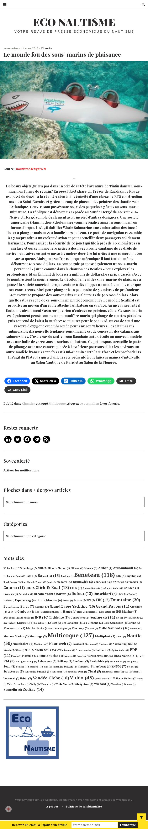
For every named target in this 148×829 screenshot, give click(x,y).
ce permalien (89, 403)
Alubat (105, 568)
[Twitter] (17, 439)
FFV (91, 600)
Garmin (42, 606)
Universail (11, 678)
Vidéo (82, 677)
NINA (19, 650)
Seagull (132, 661)
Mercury (80, 628)
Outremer (103, 650)
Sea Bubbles (118, 661)
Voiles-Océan (103, 678)
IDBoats (9, 617)
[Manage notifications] (8, 809)
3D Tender (10, 568)
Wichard (102, 684)
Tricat (119, 671)
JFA (119, 617)
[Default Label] (8, 439)
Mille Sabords (114, 628)
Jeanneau (102, 617)
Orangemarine (85, 650)
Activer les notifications (21, 470)
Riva (140, 656)
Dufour (82, 593)
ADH (42, 568)
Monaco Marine (16, 636)
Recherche (142, 4)
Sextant (70, 666)
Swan (82, 671)
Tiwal (94, 671)
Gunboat (25, 611)
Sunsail (44, 671)
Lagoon (25, 622)
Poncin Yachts (51, 656)
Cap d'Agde (115, 582)
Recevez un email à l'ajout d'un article (39, 825)
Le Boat (54, 622)
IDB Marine (126, 611)
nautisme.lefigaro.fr (31, 169)
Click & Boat (52, 587)
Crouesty (10, 594)
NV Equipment (66, 650)
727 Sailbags (27, 568)
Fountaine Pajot (18, 606)
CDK (30, 588)
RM (9, 661)
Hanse (70, 611)
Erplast (8, 600)
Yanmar (129, 684)
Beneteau (94, 574)
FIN (103, 599)
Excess (68, 600)
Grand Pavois (112, 606)
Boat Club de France (33, 582)
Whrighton (83, 684)
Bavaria (49, 575)
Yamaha (117, 684)
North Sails (45, 650)
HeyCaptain (107, 611)
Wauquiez (47, 684)
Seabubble (99, 661)
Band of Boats (16, 576)
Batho (31, 576)
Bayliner (67, 576)
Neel (132, 644)
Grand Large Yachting (72, 606)
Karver (137, 617)
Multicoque (57, 403)
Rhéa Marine (124, 656)
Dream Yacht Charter (52, 594)
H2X (39, 611)
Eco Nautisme (74, 22)
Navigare (105, 644)
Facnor (80, 600)
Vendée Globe (51, 678)
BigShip (133, 576)
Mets (93, 628)
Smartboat (101, 666)
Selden (57, 666)
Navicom (91, 644)
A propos (52, 806)
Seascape (34, 666)
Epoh (133, 594)
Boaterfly (53, 582)
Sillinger (83, 666)
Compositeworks (93, 588)
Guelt (12, 611)
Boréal (66, 582)
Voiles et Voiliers (124, 678)
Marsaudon (14, 628)
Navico (78, 644)
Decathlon (26, 594)
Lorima (134, 622)
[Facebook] (27, 439)
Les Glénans (92, 622)
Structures (13, 671)
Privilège (83, 656)
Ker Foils (9, 623)
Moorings (38, 636)
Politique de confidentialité (84, 806)
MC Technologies (60, 628)
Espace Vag (25, 600)
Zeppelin (12, 689)
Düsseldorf (105, 593)
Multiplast (105, 636)
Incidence (59, 617)
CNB (76, 588)
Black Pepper (12, 582)
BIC (121, 576)
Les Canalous (72, 622)
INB (42, 617)
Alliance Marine (58, 568)
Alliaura (77, 568)
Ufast (136, 671)
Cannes (100, 582)
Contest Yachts (113, 588)
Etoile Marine (49, 600)
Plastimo (30, 656)
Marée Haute (37, 628)
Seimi (47, 666)
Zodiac (33, 689)
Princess (70, 656)
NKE (29, 650)
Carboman (133, 582)
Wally (35, 684)
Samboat (81, 661)
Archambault (125, 568)
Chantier (46, 48)
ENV (123, 594)
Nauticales (23, 644)
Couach (131, 588)
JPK (127, 617)
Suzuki (71, 671)
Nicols (9, 650)
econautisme (12, 48)
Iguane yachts (25, 617)
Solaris (132, 666)
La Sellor (40, 623)
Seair (9, 666)
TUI (128, 671)
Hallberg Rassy (52, 611)
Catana (14, 587)
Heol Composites (87, 611)
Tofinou (107, 671)
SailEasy (64, 661)
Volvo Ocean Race (18, 684)
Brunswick (83, 582)
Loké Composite (115, 622)
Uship (26, 678)
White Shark (64, 684)
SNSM (118, 666)
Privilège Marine (102, 656)
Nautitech (60, 643)
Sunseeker (58, 671)
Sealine (21, 666)
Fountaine (125, 599)
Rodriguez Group (26, 661)
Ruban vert (47, 661)
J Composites (79, 617)
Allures (91, 568)
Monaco (136, 628)
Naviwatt (120, 644)
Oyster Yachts (120, 650)
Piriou (16, 656)
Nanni (121, 636)
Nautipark (41, 644)
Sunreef (30, 671)
